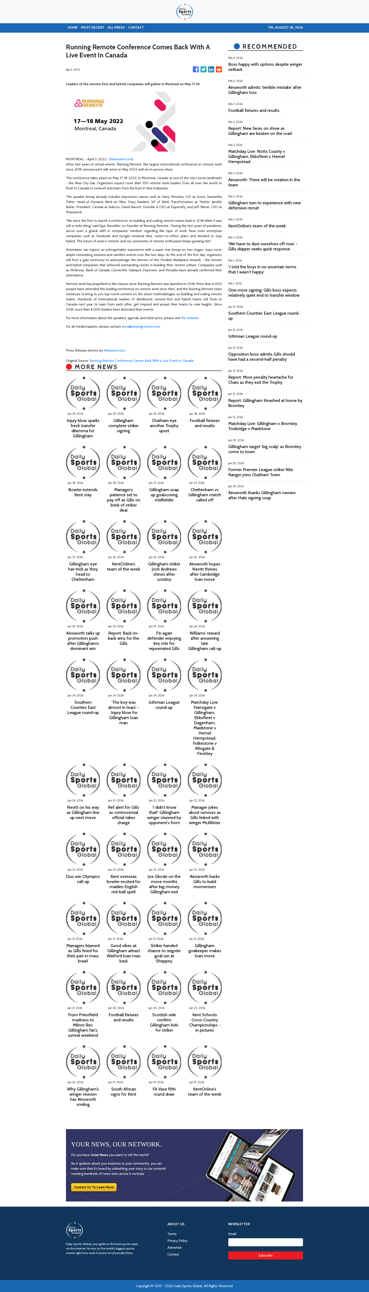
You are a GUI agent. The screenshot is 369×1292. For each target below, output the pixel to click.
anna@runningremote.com (141, 326)
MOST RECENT (92, 27)
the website (190, 318)
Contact (173, 1254)
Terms (172, 1234)
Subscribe (266, 1255)
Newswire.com (121, 159)
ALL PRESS (116, 27)
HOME (73, 27)
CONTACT (136, 27)
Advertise (174, 1247)
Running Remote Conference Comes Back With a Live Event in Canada (141, 361)
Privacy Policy (177, 1241)
